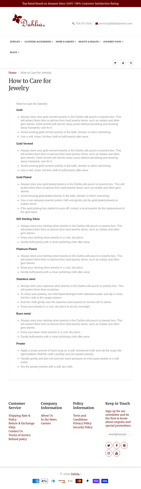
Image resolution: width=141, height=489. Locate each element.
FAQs (12, 427)
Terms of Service (20, 435)
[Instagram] (108, 453)
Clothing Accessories (38, 41)
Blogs (13, 52)
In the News (49, 419)
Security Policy (83, 427)
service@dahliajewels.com (115, 23)
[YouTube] (116, 453)
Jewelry (15, 41)
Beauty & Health (89, 41)
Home (13, 72)
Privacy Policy (82, 423)
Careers (46, 423)
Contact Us (16, 431)
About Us (47, 415)
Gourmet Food (112, 41)
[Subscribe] (128, 434)
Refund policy (18, 439)
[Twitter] (108, 445)
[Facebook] (116, 445)
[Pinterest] (124, 445)
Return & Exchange (21, 423)
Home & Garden (65, 41)
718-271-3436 (84, 23)
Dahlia (75, 474)
